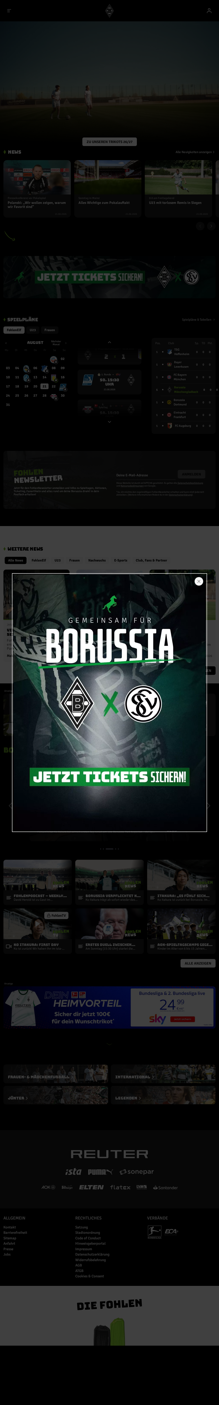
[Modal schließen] (199, 581)
